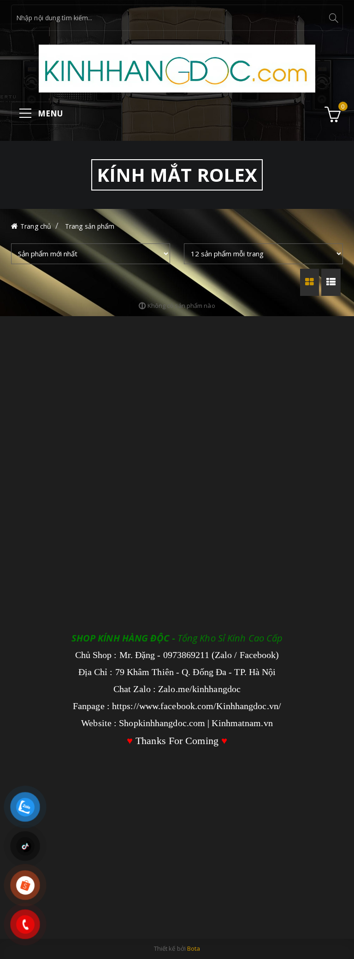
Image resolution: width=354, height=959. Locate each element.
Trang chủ (35, 226)
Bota (193, 948)
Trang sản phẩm (89, 226)
